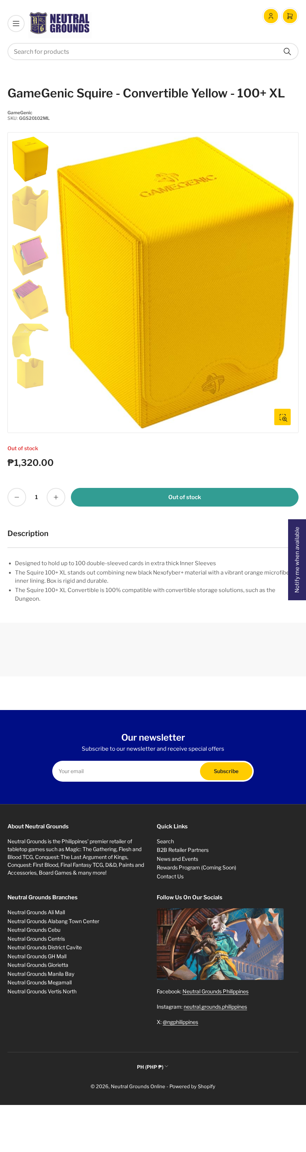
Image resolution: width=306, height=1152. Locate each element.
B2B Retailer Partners (183, 850)
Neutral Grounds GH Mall (36, 956)
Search (165, 841)
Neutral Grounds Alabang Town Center (53, 921)
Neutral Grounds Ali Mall (36, 912)
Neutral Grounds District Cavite (44, 947)
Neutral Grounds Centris (36, 938)
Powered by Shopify (192, 1086)
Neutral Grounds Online (138, 1086)
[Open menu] (16, 23)
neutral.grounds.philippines (215, 1006)
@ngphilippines (180, 1022)
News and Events (177, 859)
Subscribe (226, 771)
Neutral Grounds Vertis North (41, 991)
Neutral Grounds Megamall (39, 982)
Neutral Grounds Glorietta (37, 965)
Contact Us (170, 876)
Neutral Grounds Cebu (33, 930)
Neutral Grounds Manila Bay (40, 974)
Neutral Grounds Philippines (215, 991)
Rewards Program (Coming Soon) (196, 867)
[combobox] (153, 51)
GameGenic (19, 112)
